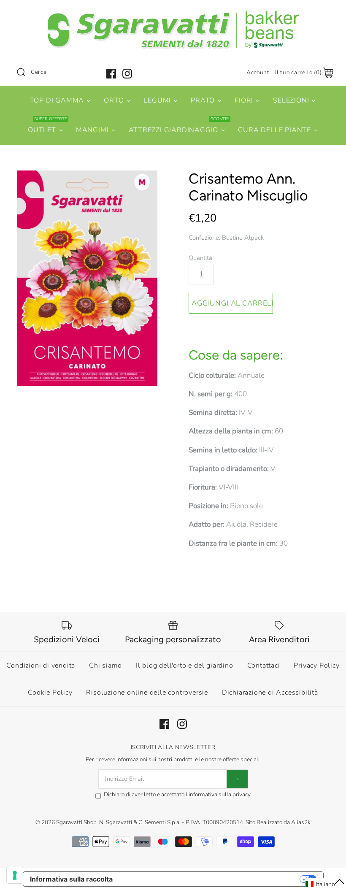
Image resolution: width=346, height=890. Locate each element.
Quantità (200, 258)
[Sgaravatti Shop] (173, 14)
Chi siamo (105, 665)
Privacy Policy (316, 665)
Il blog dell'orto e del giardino (184, 665)
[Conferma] (237, 779)
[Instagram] (127, 73)
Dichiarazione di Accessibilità (270, 692)
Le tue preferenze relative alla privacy (210, 879)
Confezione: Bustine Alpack (226, 237)
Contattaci (263, 665)
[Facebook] (111, 73)
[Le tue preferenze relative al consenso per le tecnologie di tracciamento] (15, 875)
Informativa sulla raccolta (71, 879)
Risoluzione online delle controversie (147, 692)
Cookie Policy (50, 692)
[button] (325, 884)
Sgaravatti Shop (76, 822)
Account (258, 72)
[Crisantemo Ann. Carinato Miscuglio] (87, 278)
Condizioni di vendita (40, 665)
